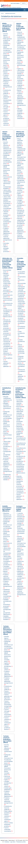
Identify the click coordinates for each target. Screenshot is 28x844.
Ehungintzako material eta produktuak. (21, 296)
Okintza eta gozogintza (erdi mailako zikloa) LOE (20, 134)
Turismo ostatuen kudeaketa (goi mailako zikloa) (7, 739)
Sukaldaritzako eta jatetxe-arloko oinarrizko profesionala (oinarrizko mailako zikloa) (20, 393)
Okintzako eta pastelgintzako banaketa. (7, 321)
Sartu (24, 3)
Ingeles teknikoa (7, 438)
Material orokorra (7, 316)
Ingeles (6, 779)
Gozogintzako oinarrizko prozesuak (20, 190)
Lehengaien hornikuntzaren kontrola (7, 221)
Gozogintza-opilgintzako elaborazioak (20, 177)
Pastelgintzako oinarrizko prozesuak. (7, 331)
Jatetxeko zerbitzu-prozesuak (6, 213)
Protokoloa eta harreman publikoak (7, 92)
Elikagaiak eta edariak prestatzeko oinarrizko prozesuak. (19, 421)
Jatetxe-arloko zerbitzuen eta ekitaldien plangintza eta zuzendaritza (7, 200)
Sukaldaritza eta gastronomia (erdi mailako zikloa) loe (6, 391)
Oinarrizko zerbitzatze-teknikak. (19, 478)
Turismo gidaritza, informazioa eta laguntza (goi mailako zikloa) (7, 630)
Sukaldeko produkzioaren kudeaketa (7, 617)
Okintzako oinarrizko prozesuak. (6, 326)
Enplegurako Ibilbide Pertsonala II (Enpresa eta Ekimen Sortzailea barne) (6, 60)
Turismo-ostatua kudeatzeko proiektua (8, 824)
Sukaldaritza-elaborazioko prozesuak (6, 591)
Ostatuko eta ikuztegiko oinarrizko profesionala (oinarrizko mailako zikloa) (21, 264)
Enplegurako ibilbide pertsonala (6, 288)
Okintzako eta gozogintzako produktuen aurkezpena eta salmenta (21, 214)
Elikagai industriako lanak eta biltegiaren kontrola (20, 142)
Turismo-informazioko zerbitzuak (7, 714)
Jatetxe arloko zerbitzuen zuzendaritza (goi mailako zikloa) (6, 136)
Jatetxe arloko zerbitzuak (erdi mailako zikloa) (20, 26)
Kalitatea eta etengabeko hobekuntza (20, 573)
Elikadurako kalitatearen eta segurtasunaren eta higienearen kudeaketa (7, 150)
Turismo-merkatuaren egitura (6, 113)
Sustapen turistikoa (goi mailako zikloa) (21, 508)
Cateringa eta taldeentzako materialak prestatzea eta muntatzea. (21, 290)
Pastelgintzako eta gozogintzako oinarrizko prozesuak (7, 455)
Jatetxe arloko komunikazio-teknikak (20, 72)
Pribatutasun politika (21, 842)
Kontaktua (7, 842)
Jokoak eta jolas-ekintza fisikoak (20, 568)
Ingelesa (5, 67)
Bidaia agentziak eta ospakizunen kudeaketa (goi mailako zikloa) (7, 27)
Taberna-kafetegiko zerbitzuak (20, 116)
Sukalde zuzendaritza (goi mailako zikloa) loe (6, 508)
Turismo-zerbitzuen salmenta (6, 123)
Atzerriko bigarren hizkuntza (6, 35)
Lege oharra (12, 842)
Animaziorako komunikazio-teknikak (20, 521)
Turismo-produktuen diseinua (7, 727)
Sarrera (2, 13)
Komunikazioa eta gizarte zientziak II (7, 305)
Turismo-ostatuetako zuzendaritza (7, 829)
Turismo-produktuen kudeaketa (6, 118)
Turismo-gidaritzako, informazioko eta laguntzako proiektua (8, 705)
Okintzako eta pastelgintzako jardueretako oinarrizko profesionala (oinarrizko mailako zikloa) (7, 263)
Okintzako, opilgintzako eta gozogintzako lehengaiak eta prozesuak (21, 222)
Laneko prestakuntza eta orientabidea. (7, 310)
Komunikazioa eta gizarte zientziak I (21, 313)
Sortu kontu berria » (15, 3)
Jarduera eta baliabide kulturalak (20, 563)
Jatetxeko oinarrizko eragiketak (19, 83)
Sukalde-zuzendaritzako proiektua (7, 596)
